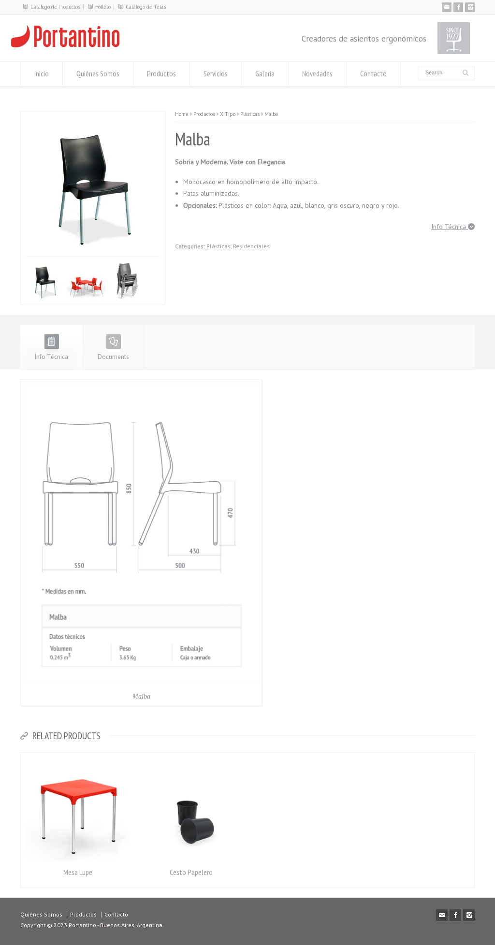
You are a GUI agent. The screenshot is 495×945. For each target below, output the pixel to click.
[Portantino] (65, 45)
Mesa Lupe (77, 872)
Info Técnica (449, 226)
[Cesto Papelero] (191, 758)
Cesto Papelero (191, 872)
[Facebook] (458, 7)
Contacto (373, 73)
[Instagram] (470, 7)
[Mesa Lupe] (78, 758)
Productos (161, 73)
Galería (265, 73)
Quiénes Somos (97, 73)
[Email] (446, 7)
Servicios (216, 73)
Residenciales (251, 246)
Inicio (41, 73)
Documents (113, 357)
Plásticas (218, 246)
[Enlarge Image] (37, 118)
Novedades (317, 73)
